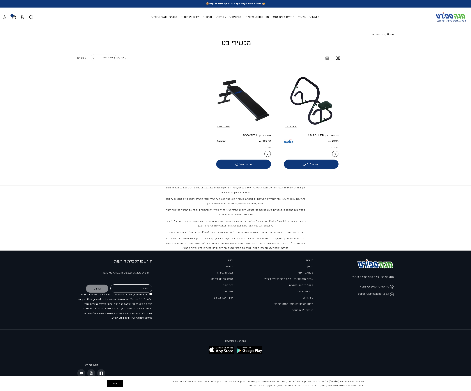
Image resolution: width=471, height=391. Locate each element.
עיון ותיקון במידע (223, 297)
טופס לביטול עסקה (222, 279)
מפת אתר (227, 291)
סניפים (309, 260)
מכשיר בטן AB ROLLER (323, 135)
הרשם (97, 288)
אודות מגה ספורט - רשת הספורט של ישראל (288, 279)
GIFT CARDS (305, 272)
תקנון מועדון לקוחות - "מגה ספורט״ (293, 304)
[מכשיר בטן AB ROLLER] (311, 100)
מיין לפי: (121, 57)
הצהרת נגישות (225, 272)
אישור (115, 383)
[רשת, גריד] (338, 58)
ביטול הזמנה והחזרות (301, 285)
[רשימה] (327, 58)
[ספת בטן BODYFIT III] (244, 100)
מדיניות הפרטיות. (134, 308)
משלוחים (308, 297)
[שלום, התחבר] (22, 17)
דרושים (228, 266)
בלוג (230, 260)
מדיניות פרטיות (305, 291)
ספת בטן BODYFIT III (257, 135)
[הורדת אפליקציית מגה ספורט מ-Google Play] (249, 350)
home (390, 34)
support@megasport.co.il (373, 294)
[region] (235, 383)
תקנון (310, 266)
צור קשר (228, 285)
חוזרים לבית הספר (302, 310)
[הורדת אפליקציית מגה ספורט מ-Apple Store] (221, 350)
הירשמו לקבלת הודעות (133, 261)
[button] (314, 17)
